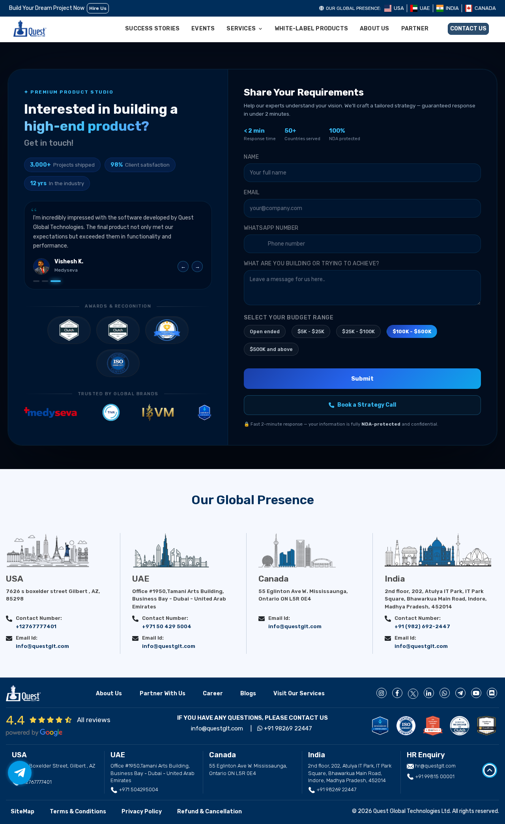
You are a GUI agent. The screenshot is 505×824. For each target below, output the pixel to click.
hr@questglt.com (435, 766)
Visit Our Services (299, 693)
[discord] (492, 693)
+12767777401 (36, 626)
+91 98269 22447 (287, 728)
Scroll (489, 770)
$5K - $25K (310, 331)
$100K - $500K (412, 331)
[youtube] (476, 693)
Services (241, 28)
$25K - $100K (358, 331)
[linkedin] (429, 693)
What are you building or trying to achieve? (312, 263)
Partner (414, 28)
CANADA (485, 8)
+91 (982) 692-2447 (422, 626)
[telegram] (460, 693)
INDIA (452, 8)
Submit (362, 378)
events (203, 28)
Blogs (248, 693)
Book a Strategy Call (366, 405)
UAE (425, 8)
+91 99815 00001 (434, 776)
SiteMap (22, 811)
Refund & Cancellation (209, 811)
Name (251, 157)
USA (399, 8)
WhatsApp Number (271, 228)
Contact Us (468, 28)
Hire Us (98, 8)
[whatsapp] (445, 693)
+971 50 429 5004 (166, 626)
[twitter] (413, 694)
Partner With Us (162, 693)
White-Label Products (311, 28)
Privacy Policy (142, 811)
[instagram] (381, 693)
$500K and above (271, 349)
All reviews (93, 720)
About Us (374, 28)
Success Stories (152, 28)
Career (213, 693)
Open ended (265, 331)
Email (252, 192)
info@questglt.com (42, 646)
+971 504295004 (138, 789)
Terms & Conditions (78, 811)
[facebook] (397, 693)
